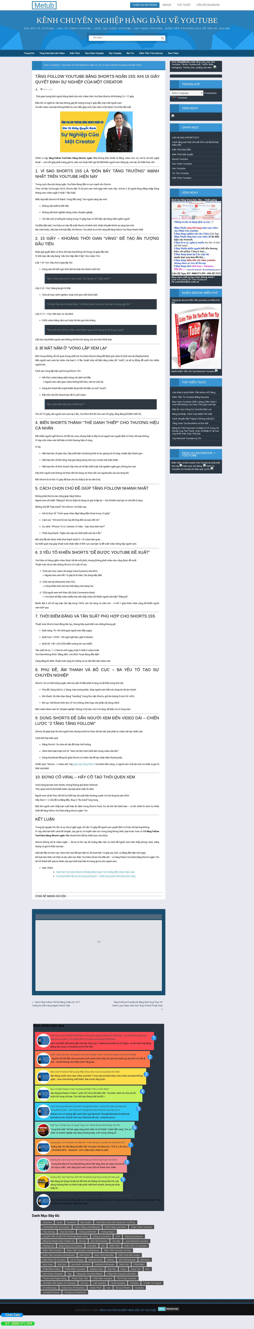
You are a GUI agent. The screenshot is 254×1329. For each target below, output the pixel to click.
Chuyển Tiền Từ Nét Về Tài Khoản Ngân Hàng (65, 1236)
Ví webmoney (50, 1287)
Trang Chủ (29, 53)
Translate (182, 97)
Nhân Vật (124, 1264)
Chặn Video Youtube (141, 1227)
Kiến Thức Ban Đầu (104, 1255)
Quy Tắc (112, 1269)
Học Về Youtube (99, 1241)
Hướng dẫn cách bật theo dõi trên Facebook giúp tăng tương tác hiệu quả (85, 1177)
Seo (148, 1269)
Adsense (47, 1222)
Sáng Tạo (136, 1269)
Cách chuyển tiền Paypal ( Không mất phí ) (193, 418)
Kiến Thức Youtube (181, 177)
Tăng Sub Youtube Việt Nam (121, 1273)
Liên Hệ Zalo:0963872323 (185, 137)
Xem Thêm (173, 53)
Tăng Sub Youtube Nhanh (89, 1273)
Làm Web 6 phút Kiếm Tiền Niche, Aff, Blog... (194, 392)
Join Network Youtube (136, 1241)
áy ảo (59, 1222)
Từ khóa (134, 1283)
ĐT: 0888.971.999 (18, 1323)
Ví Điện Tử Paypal (152, 1283)
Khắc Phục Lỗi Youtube (70, 1245)
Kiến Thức (75, 53)
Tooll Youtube (118, 1283)
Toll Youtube (99, 1283)
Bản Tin (130, 53)
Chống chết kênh (87, 1231)
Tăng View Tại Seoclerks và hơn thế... (191, 423)
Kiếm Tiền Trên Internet (151, 53)
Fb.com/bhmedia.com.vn (185, 281)
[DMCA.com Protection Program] (168, 1310)
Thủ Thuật (184, 4)
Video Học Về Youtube (73, 1287)
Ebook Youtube (180, 159)
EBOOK (167, 4)
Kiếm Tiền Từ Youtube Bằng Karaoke (190, 397)
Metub (110, 1259)
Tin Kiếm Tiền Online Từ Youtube (59, 1283)
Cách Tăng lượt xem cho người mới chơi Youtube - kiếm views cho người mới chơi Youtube (93, 1054)
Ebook (82, 1241)
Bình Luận (47, 89)
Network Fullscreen (104, 1264)
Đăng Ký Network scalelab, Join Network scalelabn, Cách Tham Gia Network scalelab (90, 1196)
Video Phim (95, 1287)
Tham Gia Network (145, 4)
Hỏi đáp (116, 1241)
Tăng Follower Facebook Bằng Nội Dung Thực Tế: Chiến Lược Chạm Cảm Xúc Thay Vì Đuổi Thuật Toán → (137, 1005)
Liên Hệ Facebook (208, 4)
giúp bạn (78, 764)
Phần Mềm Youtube (75, 1269)
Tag (69, 1273)
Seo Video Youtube (94, 53)
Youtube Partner (51, 1292)
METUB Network (127, 1259)
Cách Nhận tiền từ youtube (56, 1227)
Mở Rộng (145, 1259)
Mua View (48, 1264)
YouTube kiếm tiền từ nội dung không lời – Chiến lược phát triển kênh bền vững (95, 876)
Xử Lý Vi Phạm (123, 1287)
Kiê (103, 1245)
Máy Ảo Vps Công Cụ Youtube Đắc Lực (192, 409)
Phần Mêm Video (51, 1269)
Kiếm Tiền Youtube (52, 1250)
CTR (118, 1236)
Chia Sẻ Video (67, 1231)
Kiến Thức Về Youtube (54, 1259)
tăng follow (89, 764)
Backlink (71, 1222)
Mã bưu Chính (95, 1259)
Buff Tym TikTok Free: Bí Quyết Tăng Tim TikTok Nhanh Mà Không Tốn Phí (85, 1125)
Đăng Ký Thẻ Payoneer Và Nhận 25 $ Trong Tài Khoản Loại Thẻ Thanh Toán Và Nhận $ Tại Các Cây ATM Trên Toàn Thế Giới (195, 431)
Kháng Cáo (48, 1245)
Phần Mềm (139, 1264)
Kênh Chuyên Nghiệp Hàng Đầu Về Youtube (127, 20)
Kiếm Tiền (114, 1245)
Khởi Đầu (91, 1245)
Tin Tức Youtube (180, 173)
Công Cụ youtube (102, 1236)
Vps (108, 1287)
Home (46, 65)
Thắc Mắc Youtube (102, 1278)
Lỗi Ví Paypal (76, 1259)
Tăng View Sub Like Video (52, 53)
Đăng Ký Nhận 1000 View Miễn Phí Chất (192, 414)
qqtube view (96, 1269)
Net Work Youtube (80, 1264)
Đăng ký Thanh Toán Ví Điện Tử (58, 1241)
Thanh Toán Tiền (79, 1278)
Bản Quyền (86, 1222)
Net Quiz (62, 1264)
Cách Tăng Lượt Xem (115, 1227)
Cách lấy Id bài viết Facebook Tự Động (115, 1222)
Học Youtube (115, 53)
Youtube (139, 1287)
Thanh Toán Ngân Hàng (54, 1278)
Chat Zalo (13, 1315)
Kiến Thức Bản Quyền (129, 1255)
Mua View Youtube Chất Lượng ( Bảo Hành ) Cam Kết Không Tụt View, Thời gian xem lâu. (194, 403)
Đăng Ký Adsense (134, 1236)
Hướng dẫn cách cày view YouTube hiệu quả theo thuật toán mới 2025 (83, 1160)
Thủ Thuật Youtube (126, 1278)
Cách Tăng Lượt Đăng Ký (87, 1227)
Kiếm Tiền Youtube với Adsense (83, 1250)
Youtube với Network (75, 1292)
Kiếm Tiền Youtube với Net (117, 1250)
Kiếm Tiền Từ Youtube (135, 1245)
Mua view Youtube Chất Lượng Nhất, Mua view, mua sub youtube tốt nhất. (85, 1072)
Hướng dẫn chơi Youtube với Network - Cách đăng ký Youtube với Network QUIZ (87, 1142)
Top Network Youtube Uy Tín (186, 438)
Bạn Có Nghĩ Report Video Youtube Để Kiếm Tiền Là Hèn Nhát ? (79, 1089)
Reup (123, 1269)
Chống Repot (108, 1231)
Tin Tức (84, 1283)
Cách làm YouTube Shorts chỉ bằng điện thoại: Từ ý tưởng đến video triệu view (95, 872)
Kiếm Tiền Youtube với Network (59, 1255)
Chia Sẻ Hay (49, 1231)
